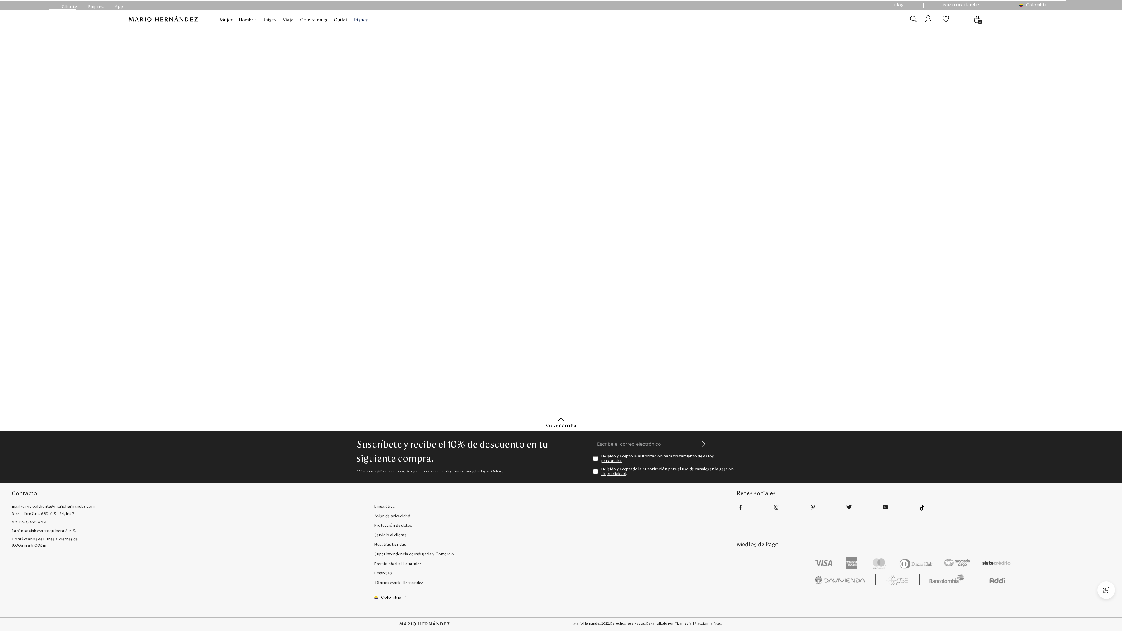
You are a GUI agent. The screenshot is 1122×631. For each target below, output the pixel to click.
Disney (361, 20)
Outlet (340, 20)
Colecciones (313, 20)
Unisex (269, 20)
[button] (1036, 5)
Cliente (69, 7)
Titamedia (683, 623)
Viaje (288, 20)
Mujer (226, 20)
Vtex (718, 623)
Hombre (247, 20)
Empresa (95, 7)
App (119, 7)
